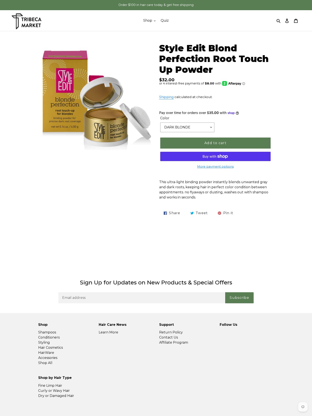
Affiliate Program (173, 342)
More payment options (215, 167)
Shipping (166, 97)
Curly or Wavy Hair (54, 391)
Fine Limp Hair (50, 386)
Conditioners (49, 337)
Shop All (45, 363)
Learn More (108, 332)
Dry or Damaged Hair (56, 396)
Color (164, 118)
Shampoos (47, 332)
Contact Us (168, 337)
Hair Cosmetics (50, 348)
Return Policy (171, 332)
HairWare (46, 353)
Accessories (47, 358)
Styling (44, 342)
